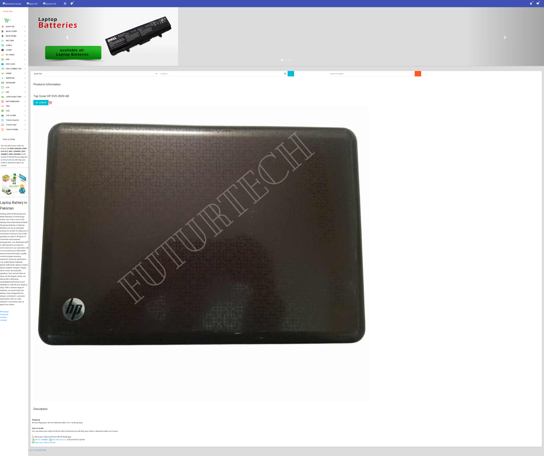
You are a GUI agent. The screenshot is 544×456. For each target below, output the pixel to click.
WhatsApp (4, 312)
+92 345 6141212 (59, 440)
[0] (10, 20)
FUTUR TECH (40, 450)
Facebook (4, 314)
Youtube (3, 317)
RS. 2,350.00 (41, 102)
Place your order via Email (45, 442)
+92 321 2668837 (41, 440)
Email (5, 160)
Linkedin (3, 320)
